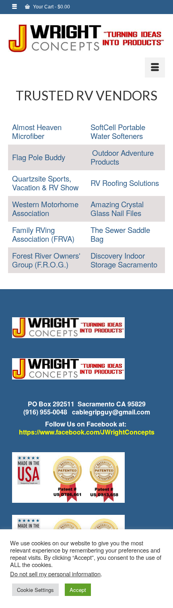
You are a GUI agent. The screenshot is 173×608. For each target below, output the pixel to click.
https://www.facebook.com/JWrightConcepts (86, 432)
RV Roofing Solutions (125, 183)
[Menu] (155, 67)
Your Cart (51, 7)
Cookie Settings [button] (35, 590)
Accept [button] (78, 590)
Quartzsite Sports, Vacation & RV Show (45, 182)
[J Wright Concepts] (86, 38)
